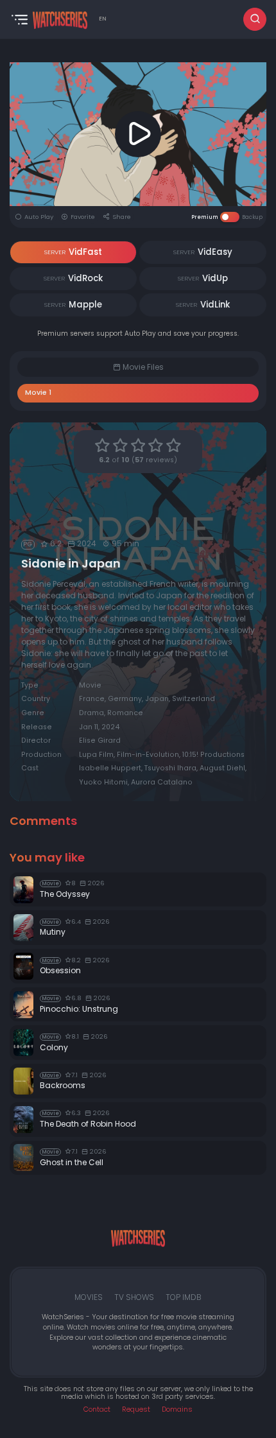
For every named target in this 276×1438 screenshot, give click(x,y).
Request (136, 1409)
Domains (177, 1409)
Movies (88, 1297)
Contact (96, 1409)
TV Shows (134, 1297)
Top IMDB (184, 1297)
